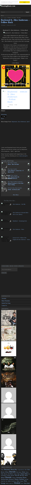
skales (9, 481)
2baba (2, 469)
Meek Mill (17, 475)
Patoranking (19, 477)
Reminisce (11, 479)
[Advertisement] (13, 134)
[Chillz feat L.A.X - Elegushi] (8, 449)
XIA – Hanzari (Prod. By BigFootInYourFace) (13, 177)
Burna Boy (14, 469)
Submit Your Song (6, 303)
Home (2, 17)
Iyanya (15, 474)
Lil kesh (8, 475)
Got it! (24, 2)
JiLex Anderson (22, 121)
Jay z (18, 474)
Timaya (21, 481)
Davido (12, 471)
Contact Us (4, 305)
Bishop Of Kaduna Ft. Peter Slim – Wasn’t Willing (16, 184)
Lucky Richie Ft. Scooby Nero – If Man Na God (15, 171)
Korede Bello (3, 475)
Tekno (18, 481)
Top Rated (5, 17)
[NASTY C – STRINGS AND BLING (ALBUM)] (8, 324)
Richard (4, 25)
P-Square (14, 477)
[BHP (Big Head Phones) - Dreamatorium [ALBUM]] (8, 433)
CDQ (25, 469)
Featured (9, 175)
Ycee (22, 483)
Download (23, 92)
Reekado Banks (5, 479)
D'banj (7, 472)
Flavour (5, 474)
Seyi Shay (26, 479)
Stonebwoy (13, 481)
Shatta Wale (3, 481)
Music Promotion (6, 300)
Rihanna (17, 479)
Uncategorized (19, 181)
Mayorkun (12, 475)
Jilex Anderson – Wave (18, 229)
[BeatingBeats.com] (7, 6)
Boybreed (14, 121)
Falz (2, 474)
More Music (16, 194)
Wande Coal (11, 483)
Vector (7, 483)
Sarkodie (21, 479)
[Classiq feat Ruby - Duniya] (8, 402)
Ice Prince (10, 474)
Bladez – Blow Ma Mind (13, 164)
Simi (6, 481)
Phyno (24, 477)
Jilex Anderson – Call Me (19, 204)
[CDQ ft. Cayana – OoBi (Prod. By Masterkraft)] (8, 356)
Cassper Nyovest (21, 469)
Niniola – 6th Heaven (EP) (14, 189)
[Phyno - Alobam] (8, 418)
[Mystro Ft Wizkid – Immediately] (8, 464)
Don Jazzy (18, 472)
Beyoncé (7, 469)
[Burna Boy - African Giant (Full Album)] (8, 340)
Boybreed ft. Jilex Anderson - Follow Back (12, 97)
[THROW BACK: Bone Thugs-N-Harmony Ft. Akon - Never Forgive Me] (8, 371)
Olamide (8, 477)
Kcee (29, 474)
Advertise (4, 298)
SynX (28, 121)
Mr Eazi (22, 475)
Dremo (27, 472)
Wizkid (17, 483)
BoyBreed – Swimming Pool (20, 221)
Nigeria (11, 162)
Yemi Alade (27, 483)
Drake (23, 472)
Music (9, 162)
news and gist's (23, 155)
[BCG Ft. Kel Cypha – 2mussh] (8, 387)
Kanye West (24, 474)
